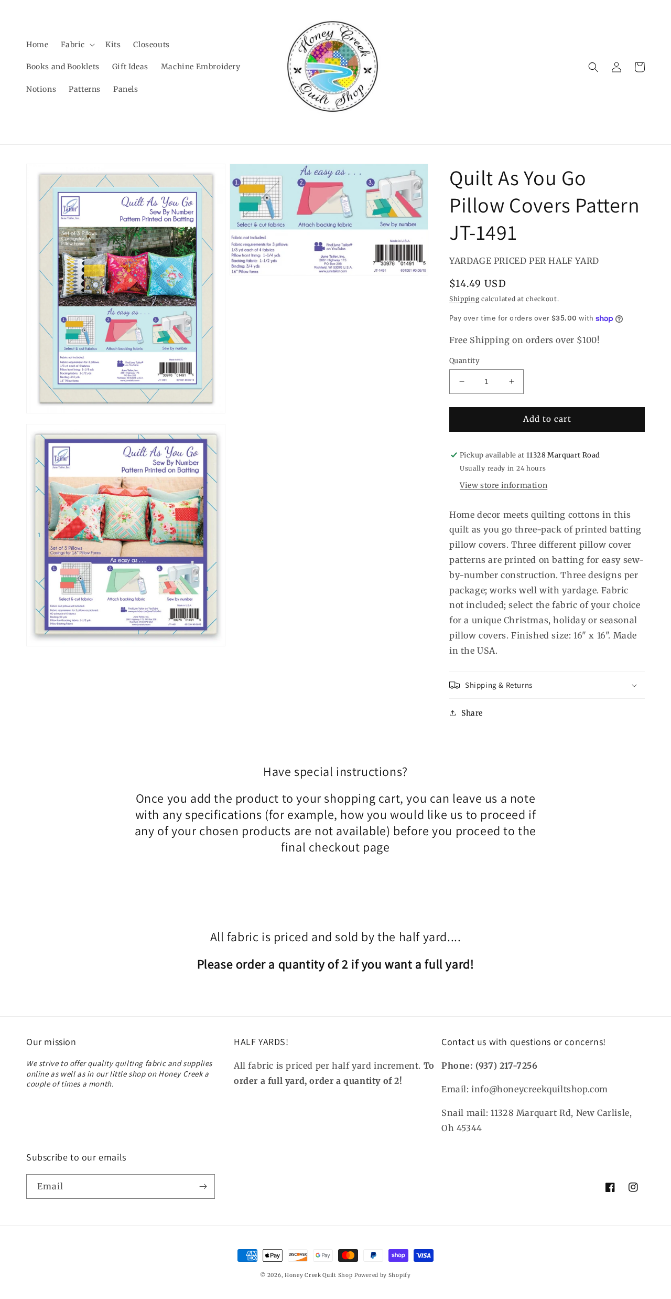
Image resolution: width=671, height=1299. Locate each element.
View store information (503, 485)
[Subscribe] (202, 1186)
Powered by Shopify (382, 1275)
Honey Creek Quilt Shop (318, 1275)
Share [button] (472, 713)
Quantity (464, 360)
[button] (77, 45)
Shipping (464, 299)
